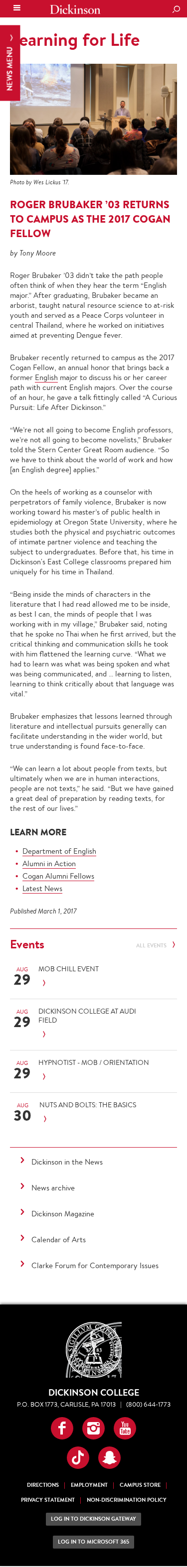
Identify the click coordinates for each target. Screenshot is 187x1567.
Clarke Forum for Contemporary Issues (95, 1265)
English (46, 377)
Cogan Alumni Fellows (58, 876)
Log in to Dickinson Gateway (93, 1519)
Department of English (59, 851)
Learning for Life (75, 39)
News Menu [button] (9, 68)
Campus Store (140, 1485)
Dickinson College (75, 9)
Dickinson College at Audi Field (87, 1016)
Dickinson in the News (67, 1162)
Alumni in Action (49, 863)
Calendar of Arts (58, 1239)
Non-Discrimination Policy (127, 1500)
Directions (43, 1485)
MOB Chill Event (68, 968)
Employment (89, 1485)
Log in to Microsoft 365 (93, 1542)
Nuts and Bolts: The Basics (87, 1104)
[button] (62, 1428)
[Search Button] (176, 9)
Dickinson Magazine (62, 1213)
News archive (53, 1187)
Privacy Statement (48, 1500)
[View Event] (94, 983)
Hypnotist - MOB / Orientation (93, 1062)
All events (152, 945)
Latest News (42, 888)
